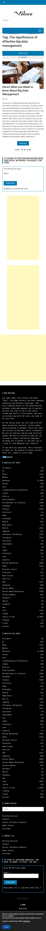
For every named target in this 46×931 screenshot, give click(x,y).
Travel (5, 623)
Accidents (6, 468)
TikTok (5, 614)
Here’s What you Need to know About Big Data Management (17, 90)
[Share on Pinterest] (27, 150)
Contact (5, 819)
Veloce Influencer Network (14, 822)
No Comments (23, 57)
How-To (5, 528)
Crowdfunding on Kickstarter (15, 490)
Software (6, 598)
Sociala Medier (9, 595)
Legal (4, 550)
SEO (3, 582)
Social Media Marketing (13, 591)
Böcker (5, 477)
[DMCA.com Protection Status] (7, 457)
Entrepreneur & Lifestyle (13, 503)
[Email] (30, 150)
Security (6, 579)
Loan (4, 557)
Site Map (6, 829)
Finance (5, 509)
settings (26, 921)
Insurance (6, 541)
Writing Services (10, 816)
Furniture (6, 512)
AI (3, 471)
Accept (6, 927)
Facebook (6, 506)
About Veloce (8, 825)
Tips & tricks (8, 617)
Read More (23, 143)
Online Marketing (10, 563)
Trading (5, 620)
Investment (7, 544)
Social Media (8, 588)
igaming (5, 531)
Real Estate (7, 576)
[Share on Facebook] (22, 150)
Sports (5, 601)
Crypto (5, 493)
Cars (4, 487)
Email (6, 173)
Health (5, 522)
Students (6, 604)
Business (6, 480)
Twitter (5, 626)
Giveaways (6, 519)
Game (4, 515)
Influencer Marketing (12, 534)
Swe (3, 607)
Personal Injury (9, 569)
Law (3, 547)
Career (5, 484)
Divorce (5, 496)
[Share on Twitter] (24, 150)
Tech (6, 99)
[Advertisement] (23, 228)
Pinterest (6, 572)
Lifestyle (6, 553)
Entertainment (8, 499)
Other (4, 566)
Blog (4, 474)
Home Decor (7, 525)
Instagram (6, 538)
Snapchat (6, 585)
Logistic (6, 560)
